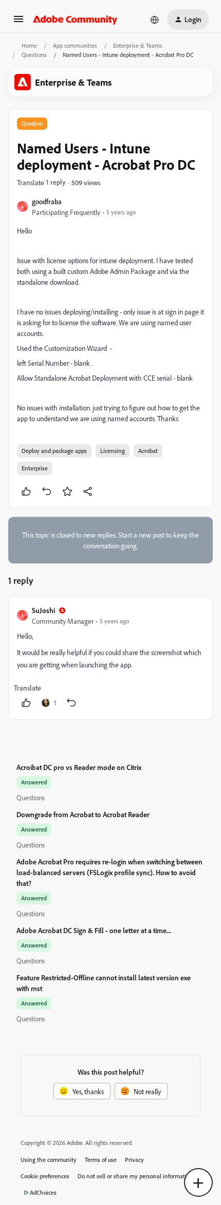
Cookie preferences (45, 1176)
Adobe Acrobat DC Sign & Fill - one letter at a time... (93, 930)
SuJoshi (43, 610)
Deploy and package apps (54, 451)
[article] (110, 658)
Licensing (112, 451)
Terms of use (101, 1159)
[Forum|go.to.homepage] (75, 19)
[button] (18, 22)
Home (29, 45)
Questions (34, 54)
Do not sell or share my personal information (135, 1176)
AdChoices (43, 1192)
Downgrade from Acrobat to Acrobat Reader (83, 814)
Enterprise (35, 468)
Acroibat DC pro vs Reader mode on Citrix (78, 767)
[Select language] (154, 19)
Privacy (134, 1159)
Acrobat (148, 451)
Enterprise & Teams (137, 45)
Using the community (49, 1159)
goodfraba (47, 201)
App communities (75, 45)
